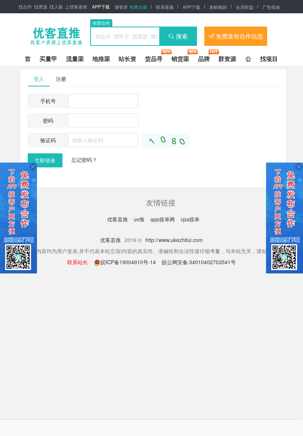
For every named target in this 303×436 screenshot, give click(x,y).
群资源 (227, 58)
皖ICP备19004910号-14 (129, 262)
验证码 (48, 140)
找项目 (269, 58)
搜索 (182, 36)
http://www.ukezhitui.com (174, 239)
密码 (48, 120)
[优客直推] (56, 36)
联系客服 (165, 7)
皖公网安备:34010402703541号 (199, 262)
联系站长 (77, 262)
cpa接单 (190, 219)
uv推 (140, 219)
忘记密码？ (84, 159)
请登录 (121, 7)
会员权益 (244, 7)
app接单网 (163, 219)
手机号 (48, 101)
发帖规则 (218, 7)
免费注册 (138, 7)
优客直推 (118, 219)
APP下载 (101, 6)
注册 (61, 78)
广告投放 (271, 7)
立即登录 (45, 160)
